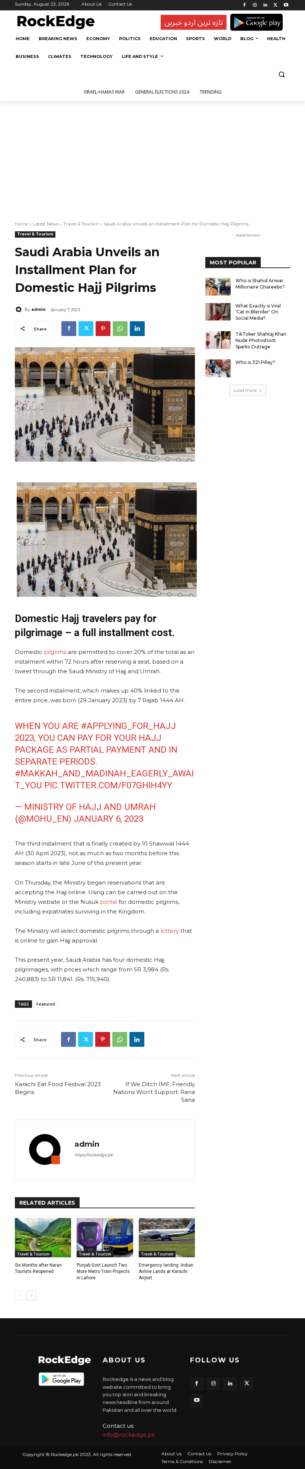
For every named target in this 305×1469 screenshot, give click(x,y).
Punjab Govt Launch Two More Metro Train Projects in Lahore (103, 1271)
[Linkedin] (265, 5)
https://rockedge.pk (93, 1154)
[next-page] (31, 1295)
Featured (45, 1004)
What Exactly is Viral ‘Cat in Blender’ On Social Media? (258, 312)
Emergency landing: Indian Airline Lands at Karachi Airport (166, 1271)
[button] (281, 74)
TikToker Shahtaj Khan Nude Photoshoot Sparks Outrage (260, 340)
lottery (169, 930)
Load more (245, 390)
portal (108, 901)
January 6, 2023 (109, 819)
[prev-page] (19, 1295)
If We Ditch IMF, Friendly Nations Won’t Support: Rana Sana (154, 1092)
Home (21, 224)
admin (38, 309)
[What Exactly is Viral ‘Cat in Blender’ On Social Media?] (218, 312)
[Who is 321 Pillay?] (218, 368)
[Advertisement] (152, 157)
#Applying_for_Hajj (128, 726)
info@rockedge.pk (129, 1434)
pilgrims (55, 651)
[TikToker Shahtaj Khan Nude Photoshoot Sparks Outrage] (218, 340)
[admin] (20, 309)
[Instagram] (255, 5)
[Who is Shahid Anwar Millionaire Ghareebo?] (218, 287)
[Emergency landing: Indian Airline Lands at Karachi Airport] (167, 1237)
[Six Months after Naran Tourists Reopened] (43, 1237)
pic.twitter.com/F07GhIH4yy (108, 785)
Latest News (45, 224)
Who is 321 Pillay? (255, 362)
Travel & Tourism (81, 224)
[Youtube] (286, 5)
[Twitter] (275, 5)
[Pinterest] (103, 328)
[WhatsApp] (120, 328)
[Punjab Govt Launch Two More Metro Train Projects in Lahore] (105, 1237)
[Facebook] (244, 5)
